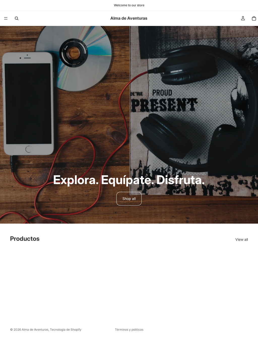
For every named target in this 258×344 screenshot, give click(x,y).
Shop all (129, 198)
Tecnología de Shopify (65, 329)
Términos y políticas (129, 329)
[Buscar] (16, 18)
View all (241, 239)
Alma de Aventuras (35, 329)
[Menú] (6, 18)
